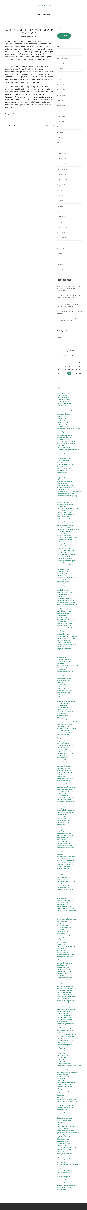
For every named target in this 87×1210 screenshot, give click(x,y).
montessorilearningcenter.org (66, 1116)
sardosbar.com (62, 573)
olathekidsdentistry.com (65, 598)
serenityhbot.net (62, 975)
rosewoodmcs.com (63, 1059)
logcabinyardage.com (64, 959)
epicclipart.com (62, 466)
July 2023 (60, 190)
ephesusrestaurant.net (64, 1084)
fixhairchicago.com (63, 915)
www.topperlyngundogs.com (66, 988)
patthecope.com (62, 921)
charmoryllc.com (62, 716)
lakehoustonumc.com (64, 969)
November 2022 (62, 232)
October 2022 (61, 237)
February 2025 (61, 90)
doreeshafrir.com (62, 785)
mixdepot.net (61, 1057)
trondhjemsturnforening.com (66, 1105)
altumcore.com (62, 929)
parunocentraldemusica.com (66, 1099)
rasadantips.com (62, 420)
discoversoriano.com (64, 707)
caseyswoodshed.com (64, 913)
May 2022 (60, 264)
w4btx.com (60, 607)
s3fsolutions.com (62, 533)
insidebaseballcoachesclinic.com (67, 1126)
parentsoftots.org (62, 952)
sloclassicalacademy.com (65, 732)
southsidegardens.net (64, 1076)
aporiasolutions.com (63, 940)
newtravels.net (62, 433)
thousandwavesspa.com (65, 890)
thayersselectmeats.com (64, 938)
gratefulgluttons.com (64, 695)
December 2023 (62, 164)
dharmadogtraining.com (65, 1170)
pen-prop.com (62, 982)
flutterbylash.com (63, 1139)
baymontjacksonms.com (65, 850)
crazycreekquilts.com (64, 747)
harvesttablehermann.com (65, 525)
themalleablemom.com (64, 804)
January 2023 (61, 222)
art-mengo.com (62, 818)
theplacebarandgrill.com (65, 900)
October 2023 (61, 174)
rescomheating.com (63, 1177)
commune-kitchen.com (64, 755)
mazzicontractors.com (64, 1080)
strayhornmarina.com (64, 739)
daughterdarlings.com (64, 403)
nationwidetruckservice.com (66, 881)
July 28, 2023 (35, 37)
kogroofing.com (62, 477)
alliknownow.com (63, 726)
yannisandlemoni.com (64, 584)
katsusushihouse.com (64, 768)
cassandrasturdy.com (64, 699)
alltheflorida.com (62, 1124)
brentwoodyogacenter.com (65, 1036)
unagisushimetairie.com (65, 456)
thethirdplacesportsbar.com (66, 1082)
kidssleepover (43, 5)
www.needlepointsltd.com (65, 1024)
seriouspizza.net (62, 925)
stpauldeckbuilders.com (65, 1011)
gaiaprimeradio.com (63, 820)
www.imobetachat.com (64, 963)
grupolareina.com (63, 506)
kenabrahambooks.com (65, 753)
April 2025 (60, 79)
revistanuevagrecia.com (65, 779)
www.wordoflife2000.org (65, 565)
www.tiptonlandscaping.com (66, 1038)
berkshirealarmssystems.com (66, 577)
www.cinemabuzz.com (64, 1055)
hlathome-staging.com (64, 626)
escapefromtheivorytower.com (67, 538)
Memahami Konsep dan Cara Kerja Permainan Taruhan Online (67, 305)
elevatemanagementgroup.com (67, 1147)
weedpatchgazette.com (64, 586)
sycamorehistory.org (63, 1061)
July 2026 (60, 53)
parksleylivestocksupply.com (66, 676)
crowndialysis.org (63, 634)
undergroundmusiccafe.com (66, 1185)
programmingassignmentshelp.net (68, 429)
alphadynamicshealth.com (65, 1137)
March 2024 (61, 148)
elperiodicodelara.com (64, 397)
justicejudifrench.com (64, 799)
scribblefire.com (62, 667)
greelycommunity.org (64, 770)
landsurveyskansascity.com (66, 1009)
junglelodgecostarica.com (65, 831)
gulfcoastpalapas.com (64, 944)
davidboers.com (62, 961)
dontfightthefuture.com (64, 546)
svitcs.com (60, 923)
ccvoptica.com (61, 1043)
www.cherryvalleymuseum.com (67, 508)
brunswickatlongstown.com (66, 810)
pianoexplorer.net (63, 1074)
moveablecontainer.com (65, 504)
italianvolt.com (62, 575)
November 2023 (62, 169)
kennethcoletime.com (64, 806)
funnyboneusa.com (63, 869)
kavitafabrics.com (63, 875)
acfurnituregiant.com (64, 414)
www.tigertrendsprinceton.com (67, 984)
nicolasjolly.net (62, 762)
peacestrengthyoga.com (65, 994)
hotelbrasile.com (62, 498)
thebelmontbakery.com (64, 437)
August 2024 (61, 121)
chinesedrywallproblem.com (66, 862)
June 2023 (60, 195)
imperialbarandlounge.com (66, 554)
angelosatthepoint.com (64, 906)
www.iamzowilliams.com (65, 1070)
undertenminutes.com (64, 416)
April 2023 (60, 206)
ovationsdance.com (63, 651)
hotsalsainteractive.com (64, 408)
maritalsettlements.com (64, 846)
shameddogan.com (63, 950)
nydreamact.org (62, 454)
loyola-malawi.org (63, 684)
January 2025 (61, 95)
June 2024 (60, 132)
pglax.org (60, 854)
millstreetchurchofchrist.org (66, 1131)
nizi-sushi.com (61, 816)
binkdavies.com (62, 749)
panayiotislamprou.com (65, 485)
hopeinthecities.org (63, 693)
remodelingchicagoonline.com (67, 1034)
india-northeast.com (63, 542)
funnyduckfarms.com (64, 1143)
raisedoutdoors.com (63, 556)
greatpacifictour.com (63, 885)
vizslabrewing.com (63, 579)
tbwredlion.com (62, 1110)
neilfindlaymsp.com (63, 894)
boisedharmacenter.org (64, 678)
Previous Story (12, 125)
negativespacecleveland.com (66, 856)
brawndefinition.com (64, 743)
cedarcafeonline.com (64, 412)
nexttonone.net (62, 973)
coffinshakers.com (63, 795)
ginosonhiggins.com (63, 841)
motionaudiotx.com (63, 1173)
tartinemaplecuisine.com (65, 812)
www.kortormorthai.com (65, 1003)
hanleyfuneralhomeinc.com (66, 600)
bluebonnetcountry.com (65, 464)
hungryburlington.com (64, 808)
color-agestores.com (63, 680)
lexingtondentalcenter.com (65, 630)
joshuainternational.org (64, 978)
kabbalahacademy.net (64, 611)
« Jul (58, 379)
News (14, 114)
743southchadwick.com (64, 540)
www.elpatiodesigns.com (65, 1091)
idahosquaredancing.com (65, 567)
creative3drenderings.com (65, 955)
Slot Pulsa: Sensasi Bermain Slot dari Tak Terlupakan (69, 312)
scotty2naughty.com (63, 783)
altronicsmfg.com (62, 424)
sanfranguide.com (63, 714)
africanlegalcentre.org (64, 766)
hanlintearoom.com (63, 1141)
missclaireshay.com (63, 393)
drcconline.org (62, 898)
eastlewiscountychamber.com (66, 728)
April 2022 (60, 269)
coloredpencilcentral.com (65, 550)
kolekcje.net (61, 655)
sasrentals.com (62, 617)
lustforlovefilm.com (63, 760)
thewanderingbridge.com (65, 802)
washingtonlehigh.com (64, 1045)
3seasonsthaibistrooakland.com (67, 665)
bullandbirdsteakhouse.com (66, 1026)
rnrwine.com (61, 1156)
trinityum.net (61, 1078)
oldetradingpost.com (64, 512)
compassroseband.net (64, 927)
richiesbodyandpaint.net (65, 399)
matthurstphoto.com (63, 1122)
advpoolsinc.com (62, 904)
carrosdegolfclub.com (64, 527)
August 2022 (61, 248)
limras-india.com (62, 395)
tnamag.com (61, 934)
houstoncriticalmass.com (65, 720)
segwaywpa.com (62, 942)
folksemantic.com (63, 571)
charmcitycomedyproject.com (66, 787)
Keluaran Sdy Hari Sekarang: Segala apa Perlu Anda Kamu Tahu (69, 319)
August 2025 (61, 63)
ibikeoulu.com (62, 793)
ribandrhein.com (62, 653)
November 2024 (62, 105)
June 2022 (60, 259)
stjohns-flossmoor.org (64, 867)
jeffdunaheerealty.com (64, 992)
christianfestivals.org (64, 833)
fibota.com (60, 1095)
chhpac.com (61, 1168)
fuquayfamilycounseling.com (66, 1160)
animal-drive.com (63, 931)
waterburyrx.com (63, 902)
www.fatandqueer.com (64, 1005)
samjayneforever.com (64, 1120)
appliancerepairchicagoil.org (66, 443)
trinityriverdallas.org (64, 661)
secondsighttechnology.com (66, 619)
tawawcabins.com (63, 569)
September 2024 (62, 116)
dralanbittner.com (63, 582)
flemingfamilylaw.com (64, 1154)
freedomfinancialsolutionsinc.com (68, 996)
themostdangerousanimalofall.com (68, 722)
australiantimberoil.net (64, 519)
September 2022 (62, 243)
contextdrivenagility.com (65, 791)
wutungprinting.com (64, 844)
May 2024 (60, 137)
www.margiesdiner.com (64, 1020)
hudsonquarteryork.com (65, 1093)
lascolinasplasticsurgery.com (66, 1028)
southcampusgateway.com (65, 487)
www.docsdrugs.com (64, 1017)
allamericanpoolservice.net (66, 638)
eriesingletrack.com (63, 590)
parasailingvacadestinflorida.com (68, 1133)
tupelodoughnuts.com (64, 596)
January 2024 (61, 158)
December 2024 (62, 100)
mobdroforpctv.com (63, 697)
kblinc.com (60, 588)
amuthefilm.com (62, 758)
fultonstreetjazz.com (63, 500)
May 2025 (60, 74)
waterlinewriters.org (64, 948)
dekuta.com (61, 1053)
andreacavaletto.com (64, 674)
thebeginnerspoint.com (64, 709)
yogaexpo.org (61, 670)
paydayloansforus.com (64, 435)
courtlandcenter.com (63, 892)
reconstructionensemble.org (66, 873)
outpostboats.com (63, 688)
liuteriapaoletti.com (63, 858)
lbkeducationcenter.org (64, 659)
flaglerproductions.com (64, 741)
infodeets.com (61, 406)
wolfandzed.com (62, 1051)
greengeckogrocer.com (64, 623)
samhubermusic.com (64, 1187)
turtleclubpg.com (62, 883)
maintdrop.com (62, 470)
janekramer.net (62, 814)
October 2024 (61, 111)
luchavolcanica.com (63, 877)
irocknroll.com (62, 563)
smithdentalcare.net (63, 1183)
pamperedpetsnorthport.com (66, 592)
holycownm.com (62, 879)
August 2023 (61, 185)
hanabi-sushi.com (63, 1049)
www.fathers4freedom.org (65, 986)
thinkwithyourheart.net (64, 559)
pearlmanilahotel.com (64, 468)
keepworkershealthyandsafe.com (68, 450)
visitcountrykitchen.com (65, 835)
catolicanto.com (62, 657)
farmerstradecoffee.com (65, 957)
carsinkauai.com (62, 1128)
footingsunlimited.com (64, 1013)
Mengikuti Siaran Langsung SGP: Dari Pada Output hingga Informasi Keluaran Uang (69, 288)
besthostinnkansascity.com (65, 1181)
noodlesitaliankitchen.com (65, 452)
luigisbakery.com (62, 1047)
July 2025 (60, 68)
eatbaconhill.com (62, 427)
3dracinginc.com (62, 718)
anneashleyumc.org (63, 1007)
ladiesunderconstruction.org (66, 515)
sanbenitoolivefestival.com (66, 701)
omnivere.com (62, 418)
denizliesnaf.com (62, 917)
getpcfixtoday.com (63, 460)
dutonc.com (61, 825)
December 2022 (62, 227)
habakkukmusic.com (64, 971)
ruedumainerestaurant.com (66, 772)
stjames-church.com (63, 781)
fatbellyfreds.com (63, 1089)
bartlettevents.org (63, 502)
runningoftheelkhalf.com (65, 990)
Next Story (48, 125)
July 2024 (60, 127)
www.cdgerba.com (63, 1097)
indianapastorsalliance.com (66, 908)
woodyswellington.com (64, 1087)
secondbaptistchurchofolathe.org (68, 1164)
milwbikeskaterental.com (65, 848)
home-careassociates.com (65, 672)
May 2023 (60, 201)
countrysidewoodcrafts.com (66, 441)
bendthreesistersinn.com (65, 864)
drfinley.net (61, 1151)
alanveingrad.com (63, 839)
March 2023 (61, 211)
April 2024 (60, 142)
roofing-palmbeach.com (65, 544)
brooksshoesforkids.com (65, 936)
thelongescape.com (63, 827)
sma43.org (60, 1032)
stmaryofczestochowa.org (65, 797)
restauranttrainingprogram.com (67, 636)
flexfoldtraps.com (63, 999)
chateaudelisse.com (63, 489)
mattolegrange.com (63, 829)
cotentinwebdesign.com (65, 510)
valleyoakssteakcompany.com (66, 911)
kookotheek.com (62, 483)
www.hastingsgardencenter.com (67, 1072)
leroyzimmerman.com (64, 1149)
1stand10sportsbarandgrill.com (67, 605)
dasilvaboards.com (63, 735)
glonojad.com (61, 776)
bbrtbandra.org (62, 462)
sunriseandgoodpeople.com (66, 860)
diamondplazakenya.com (65, 1107)
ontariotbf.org (61, 445)
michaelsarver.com (63, 621)
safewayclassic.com (63, 439)
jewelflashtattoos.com (64, 458)
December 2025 (62, 58)
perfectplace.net (62, 663)
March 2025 (60, 84)
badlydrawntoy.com (63, 967)
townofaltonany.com (63, 852)
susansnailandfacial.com (65, 980)
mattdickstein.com (63, 965)
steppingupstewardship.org (66, 1040)
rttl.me (59, 1175)
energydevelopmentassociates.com (68, 529)
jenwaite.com (61, 1145)
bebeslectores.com (63, 517)
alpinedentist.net (62, 479)
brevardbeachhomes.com (65, 536)
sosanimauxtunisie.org (64, 475)
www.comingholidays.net (65, 712)
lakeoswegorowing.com (65, 1158)
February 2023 (61, 216)
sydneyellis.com (62, 632)
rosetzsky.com (61, 774)
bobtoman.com (62, 473)
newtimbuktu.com (63, 422)
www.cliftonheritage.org (65, 1030)
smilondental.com (63, 613)
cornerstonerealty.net (64, 1064)
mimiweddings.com (63, 1179)
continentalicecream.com (65, 745)
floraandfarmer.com (63, 531)
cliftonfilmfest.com (63, 552)
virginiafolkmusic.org (64, 649)
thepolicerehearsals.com (65, 724)
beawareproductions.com (65, 789)
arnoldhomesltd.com (64, 548)
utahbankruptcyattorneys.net (66, 561)
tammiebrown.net (63, 823)
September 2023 (62, 179)
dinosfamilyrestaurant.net (65, 521)
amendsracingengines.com (65, 1001)
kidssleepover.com (63, 431)
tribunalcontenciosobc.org (65, 730)
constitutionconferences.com (66, 919)
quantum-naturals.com (64, 1114)
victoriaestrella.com (63, 888)
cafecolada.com (62, 705)
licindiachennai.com (63, 401)
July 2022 (60, 253)
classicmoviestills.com (64, 703)
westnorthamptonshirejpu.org (67, 496)
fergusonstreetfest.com (64, 1118)
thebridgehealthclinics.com (66, 946)
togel (59, 342)
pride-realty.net (62, 1135)
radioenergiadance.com (64, 481)
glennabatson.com (63, 737)
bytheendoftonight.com (64, 691)
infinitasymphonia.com (64, 764)
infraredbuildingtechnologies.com (68, 523)
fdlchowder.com (62, 1022)
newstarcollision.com (64, 615)
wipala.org (60, 682)
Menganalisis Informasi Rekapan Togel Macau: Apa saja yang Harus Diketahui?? (68, 297)
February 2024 (61, 153)
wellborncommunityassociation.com (69, 491)
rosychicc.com (61, 686)
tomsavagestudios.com (64, 642)
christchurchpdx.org (63, 751)
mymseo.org (61, 1166)
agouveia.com (61, 1162)
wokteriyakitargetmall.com (66, 628)
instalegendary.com (63, 447)
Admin (28, 37)
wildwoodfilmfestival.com (65, 494)
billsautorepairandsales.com (66, 1112)
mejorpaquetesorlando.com (66, 603)
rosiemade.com (62, 594)
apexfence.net (61, 1189)
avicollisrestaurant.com (64, 896)
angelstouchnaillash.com (65, 609)
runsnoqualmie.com (63, 1015)
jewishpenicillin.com (64, 640)
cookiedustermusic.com (64, 871)
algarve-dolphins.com (64, 837)
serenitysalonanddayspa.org (66, 410)
